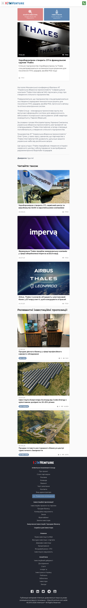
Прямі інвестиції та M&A (43, 537)
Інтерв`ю (43, 569)
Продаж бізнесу (43, 509)
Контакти (43, 489)
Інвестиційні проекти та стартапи (43, 506)
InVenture (43, 468)
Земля (43, 514)
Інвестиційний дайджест (43, 560)
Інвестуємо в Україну (43, 572)
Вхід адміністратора (43, 492)
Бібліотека (43, 578)
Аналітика (43, 557)
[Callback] (84, 3)
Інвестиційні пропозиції (43, 502)
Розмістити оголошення (45, 496)
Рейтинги (43, 575)
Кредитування (43, 546)
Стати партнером (43, 474)
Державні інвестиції (43, 543)
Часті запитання (43, 486)
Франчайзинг (44, 517)
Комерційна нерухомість (43, 512)
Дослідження (43, 563)
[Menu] (3, 3)
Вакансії (43, 483)
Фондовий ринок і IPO (43, 549)
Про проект (43, 471)
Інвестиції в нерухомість (43, 552)
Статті (43, 566)
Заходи (43, 584)
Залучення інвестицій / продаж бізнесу (43, 524)
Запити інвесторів (43, 520)
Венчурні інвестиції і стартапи (43, 540)
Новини (43, 533)
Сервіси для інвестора (43, 528)
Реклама (43, 477)
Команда (43, 480)
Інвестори (43, 581)
